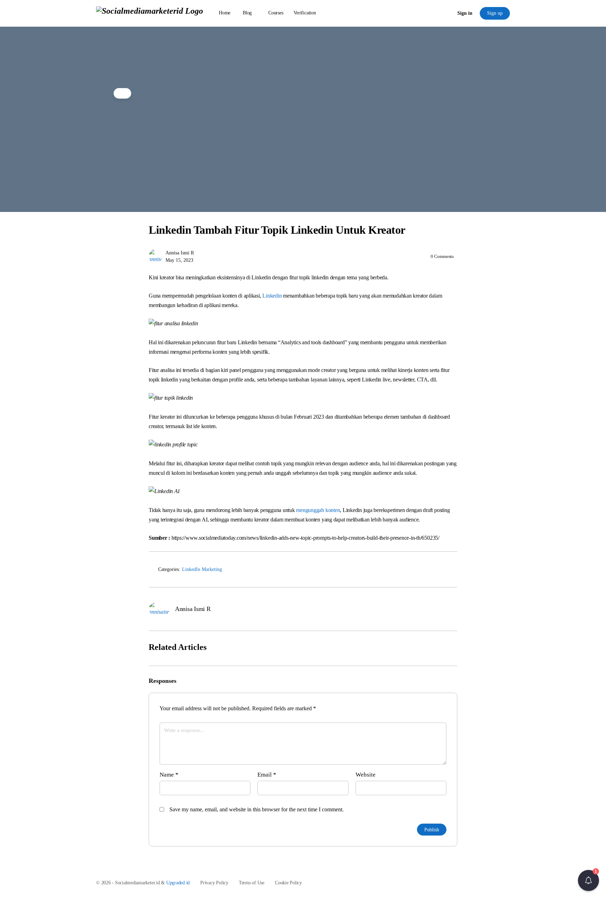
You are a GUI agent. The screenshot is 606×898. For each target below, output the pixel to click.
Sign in (464, 13)
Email (266, 774)
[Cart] (446, 13)
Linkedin (272, 296)
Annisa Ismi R (180, 252)
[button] (588, 880)
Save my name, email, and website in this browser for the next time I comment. (256, 809)
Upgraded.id (178, 882)
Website (366, 774)
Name (169, 774)
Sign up (495, 13)
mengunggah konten (318, 510)
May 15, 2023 (179, 260)
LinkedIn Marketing (202, 569)
